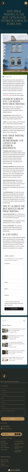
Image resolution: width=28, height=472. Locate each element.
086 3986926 (5, 426)
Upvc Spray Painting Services (19, 444)
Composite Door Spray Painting (18, 451)
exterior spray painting (8, 95)
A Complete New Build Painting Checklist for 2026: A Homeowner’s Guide (17, 344)
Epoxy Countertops (5, 447)
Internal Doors (4, 445)
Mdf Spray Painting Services (19, 447)
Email (6, 288)
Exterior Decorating (19, 441)
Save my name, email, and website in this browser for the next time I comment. (13, 303)
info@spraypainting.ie (7, 428)
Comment (7, 263)
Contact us (17, 246)
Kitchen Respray (4, 443)
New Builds (3, 441)
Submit (13, 418)
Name (6, 282)
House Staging (4, 449)
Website (6, 295)
